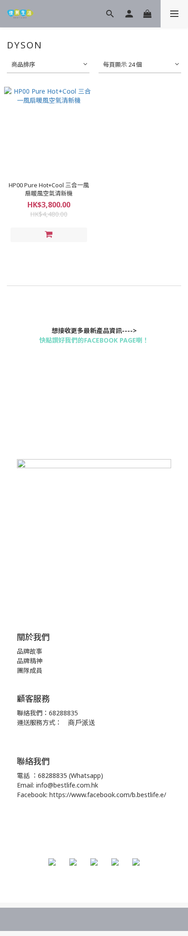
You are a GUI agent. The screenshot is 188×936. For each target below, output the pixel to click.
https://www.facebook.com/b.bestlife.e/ (107, 794)
